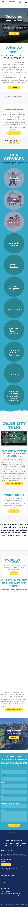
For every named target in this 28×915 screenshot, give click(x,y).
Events (6, 845)
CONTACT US (20, 845)
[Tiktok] (6, 882)
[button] (26, 2)
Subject (3, 796)
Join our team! (14, 33)
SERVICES (17, 843)
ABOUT (7, 843)
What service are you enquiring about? (12, 803)
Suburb (3, 782)
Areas (12, 843)
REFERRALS (24, 843)
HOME (2, 843)
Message (3, 810)
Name (2, 769)
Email (2, 775)
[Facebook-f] (10, 142)
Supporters (13, 845)
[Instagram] (14, 142)
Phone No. (3, 789)
